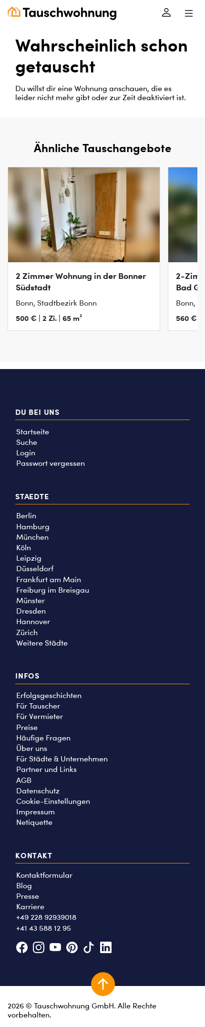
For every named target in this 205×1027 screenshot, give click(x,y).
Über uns (31, 748)
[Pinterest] (72, 948)
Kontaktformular (44, 875)
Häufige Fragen (43, 737)
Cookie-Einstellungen (53, 801)
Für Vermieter (39, 716)
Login (25, 452)
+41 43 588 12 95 (43, 928)
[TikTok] (88, 948)
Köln (23, 547)
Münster (30, 600)
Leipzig (28, 558)
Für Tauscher (38, 705)
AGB (23, 780)
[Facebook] (21, 948)
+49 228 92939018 (46, 917)
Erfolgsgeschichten (49, 695)
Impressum (35, 811)
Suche (26, 442)
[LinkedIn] (105, 948)
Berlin (26, 515)
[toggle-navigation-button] (188, 13)
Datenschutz (38, 790)
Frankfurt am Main (48, 579)
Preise (27, 727)
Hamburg (33, 526)
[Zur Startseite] (62, 13)
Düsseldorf (34, 568)
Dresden (31, 611)
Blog (24, 885)
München (32, 537)
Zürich (27, 632)
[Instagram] (38, 948)
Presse (27, 896)
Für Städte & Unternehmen (62, 758)
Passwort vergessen (50, 463)
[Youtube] (55, 948)
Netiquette (34, 822)
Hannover (33, 621)
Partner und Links (46, 769)
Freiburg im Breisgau (52, 590)
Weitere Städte (42, 642)
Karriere (30, 906)
